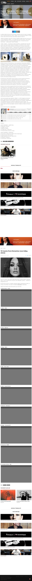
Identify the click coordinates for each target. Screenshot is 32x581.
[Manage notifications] (30, 579)
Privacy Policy (22, 576)
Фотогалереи (19, 1)
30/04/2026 (18, 502)
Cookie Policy (26, 576)
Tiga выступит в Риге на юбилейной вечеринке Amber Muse (9, 520)
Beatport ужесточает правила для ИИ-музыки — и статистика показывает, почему (12, 197)
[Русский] (2, 168)
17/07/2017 (2, 159)
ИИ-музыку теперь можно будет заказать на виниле (8, 206)
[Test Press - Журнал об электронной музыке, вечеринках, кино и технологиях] (4, 2)
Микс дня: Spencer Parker (4, 188)
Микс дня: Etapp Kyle (3, 215)
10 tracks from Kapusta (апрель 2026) (23, 501)
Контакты (8, 3)
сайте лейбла (13, 106)
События (27, 1)
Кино (15, 1)
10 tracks (4, 248)
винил (6, 141)
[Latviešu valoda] (1, 168)
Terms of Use (17, 576)
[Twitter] (15, 32)
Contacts (30, 576)
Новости (8, 1)
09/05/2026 (2, 502)
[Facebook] (13, 32)
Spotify (13, 3)
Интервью (23, 1)
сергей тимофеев (10, 141)
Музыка (12, 1)
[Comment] (17, 32)
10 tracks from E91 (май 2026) (6, 501)
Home (1, 8)
